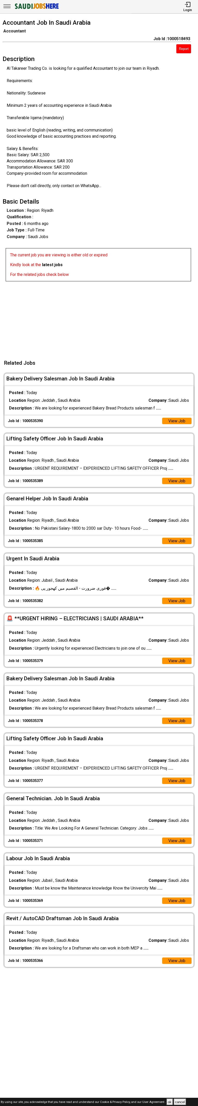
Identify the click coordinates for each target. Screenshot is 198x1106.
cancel (180, 1102)
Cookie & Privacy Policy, (115, 1102)
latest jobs (52, 264)
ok (169, 1102)
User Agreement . (154, 1102)
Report (184, 49)
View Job (176, 421)
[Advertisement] (100, 317)
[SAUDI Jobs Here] (36, 8)
